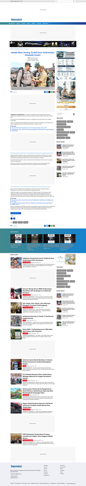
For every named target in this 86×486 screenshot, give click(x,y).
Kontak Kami (24, 483)
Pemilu (20, 222)
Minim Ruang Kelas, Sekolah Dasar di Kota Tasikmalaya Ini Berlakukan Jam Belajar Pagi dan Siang (31, 153)
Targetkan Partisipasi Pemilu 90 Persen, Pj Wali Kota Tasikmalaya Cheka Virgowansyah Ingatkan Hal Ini (32, 203)
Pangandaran (26, 394)
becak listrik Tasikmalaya (63, 132)
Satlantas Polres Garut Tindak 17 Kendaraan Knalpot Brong (68, 167)
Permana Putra (34, 57)
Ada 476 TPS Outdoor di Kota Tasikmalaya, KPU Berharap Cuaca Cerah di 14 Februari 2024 (30, 186)
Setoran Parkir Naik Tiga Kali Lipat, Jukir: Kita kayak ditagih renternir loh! (29, 127)
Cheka (15, 222)
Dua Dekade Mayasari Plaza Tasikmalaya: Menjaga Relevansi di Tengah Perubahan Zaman (37, 376)
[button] (46, 23)
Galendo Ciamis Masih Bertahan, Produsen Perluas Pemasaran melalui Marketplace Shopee (37, 362)
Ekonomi (23, 23)
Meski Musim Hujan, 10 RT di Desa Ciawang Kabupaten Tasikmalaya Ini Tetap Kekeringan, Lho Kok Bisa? (32, 130)
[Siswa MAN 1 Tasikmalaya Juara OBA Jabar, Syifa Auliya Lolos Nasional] (59, 174)
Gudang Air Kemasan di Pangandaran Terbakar (16, 245)
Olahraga (33, 23)
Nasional (18, 23)
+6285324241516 (14, 477)
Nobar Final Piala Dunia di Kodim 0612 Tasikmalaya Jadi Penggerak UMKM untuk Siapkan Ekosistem (51, 245)
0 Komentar (14, 92)
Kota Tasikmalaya (24, 49)
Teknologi (39, 23)
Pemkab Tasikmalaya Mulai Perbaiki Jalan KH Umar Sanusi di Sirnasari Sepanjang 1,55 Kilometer (34, 246)
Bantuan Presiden (61, 124)
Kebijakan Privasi (35, 483)
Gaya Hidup (62, 465)
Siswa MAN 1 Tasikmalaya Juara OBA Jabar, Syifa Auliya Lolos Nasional (68, 174)
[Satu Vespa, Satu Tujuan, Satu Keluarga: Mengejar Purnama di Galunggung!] (59, 161)
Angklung (70, 121)
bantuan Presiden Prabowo (64, 127)
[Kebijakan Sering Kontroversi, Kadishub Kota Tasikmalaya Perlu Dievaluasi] (59, 146)
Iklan (29, 483)
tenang (25, 222)
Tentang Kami (18, 483)
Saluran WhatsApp (61, 483)
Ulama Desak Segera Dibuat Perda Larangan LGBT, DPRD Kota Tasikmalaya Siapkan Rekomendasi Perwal (66, 246)
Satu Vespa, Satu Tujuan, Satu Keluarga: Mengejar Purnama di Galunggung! (68, 160)
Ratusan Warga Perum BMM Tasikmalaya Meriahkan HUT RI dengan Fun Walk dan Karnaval (68, 153)
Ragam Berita (45, 23)
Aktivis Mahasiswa (62, 121)
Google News (53, 483)
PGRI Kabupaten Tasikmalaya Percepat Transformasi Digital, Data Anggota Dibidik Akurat (38, 436)
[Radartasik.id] (16, 19)
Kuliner (61, 468)
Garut (24, 320)
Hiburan (28, 23)
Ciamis (67, 137)
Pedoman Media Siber (44, 483)
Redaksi (12, 483)
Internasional (62, 467)
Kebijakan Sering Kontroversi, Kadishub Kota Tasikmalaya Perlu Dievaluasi (68, 146)
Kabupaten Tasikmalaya (28, 307)
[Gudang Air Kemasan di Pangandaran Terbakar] (18, 238)
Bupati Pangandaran (62, 135)
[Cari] (74, 1)
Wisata (61, 472)
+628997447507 (13, 476)
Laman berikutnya (15, 213)
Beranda (12, 49)
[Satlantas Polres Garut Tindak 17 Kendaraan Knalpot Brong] (59, 168)
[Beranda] (9, 23)
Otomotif (62, 473)
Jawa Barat (12, 23)
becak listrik (60, 129)
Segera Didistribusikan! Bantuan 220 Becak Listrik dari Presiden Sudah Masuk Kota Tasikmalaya (38, 405)
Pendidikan (25, 333)
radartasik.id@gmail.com (16, 474)
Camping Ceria (61, 137)
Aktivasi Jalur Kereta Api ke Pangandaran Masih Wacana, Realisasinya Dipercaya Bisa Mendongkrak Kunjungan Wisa (38, 391)
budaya (72, 132)
